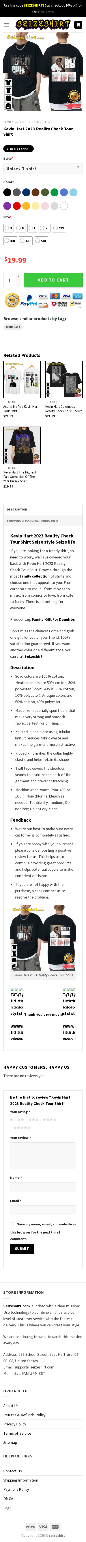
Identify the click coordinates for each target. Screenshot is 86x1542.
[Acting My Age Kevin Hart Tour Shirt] (22, 379)
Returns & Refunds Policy (24, 1414)
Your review (20, 1137)
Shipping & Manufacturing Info (32, 521)
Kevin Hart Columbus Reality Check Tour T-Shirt (63, 408)
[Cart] (78, 25)
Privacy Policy (14, 1424)
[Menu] (6, 25)
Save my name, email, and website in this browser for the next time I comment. (43, 1231)
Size (7, 217)
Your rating (20, 1112)
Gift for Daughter (35, 122)
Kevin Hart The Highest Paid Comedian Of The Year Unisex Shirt (19, 476)
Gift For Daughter (60, 619)
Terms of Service (17, 1433)
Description (17, 509)
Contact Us (12, 1470)
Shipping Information (20, 1480)
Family (37, 619)
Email (15, 1200)
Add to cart (53, 280)
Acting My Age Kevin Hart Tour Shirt (21, 408)
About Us (11, 1405)
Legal (7, 1507)
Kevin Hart (13, 327)
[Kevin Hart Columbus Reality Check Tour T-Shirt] (64, 379)
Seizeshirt (33, 656)
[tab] (43, 509)
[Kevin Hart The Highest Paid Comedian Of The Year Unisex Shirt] (22, 445)
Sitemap (10, 1442)
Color (8, 182)
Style (8, 158)
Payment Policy (16, 1489)
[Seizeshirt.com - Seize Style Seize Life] (43, 24)
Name (16, 1177)
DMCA (8, 1498)
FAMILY (8, 122)
